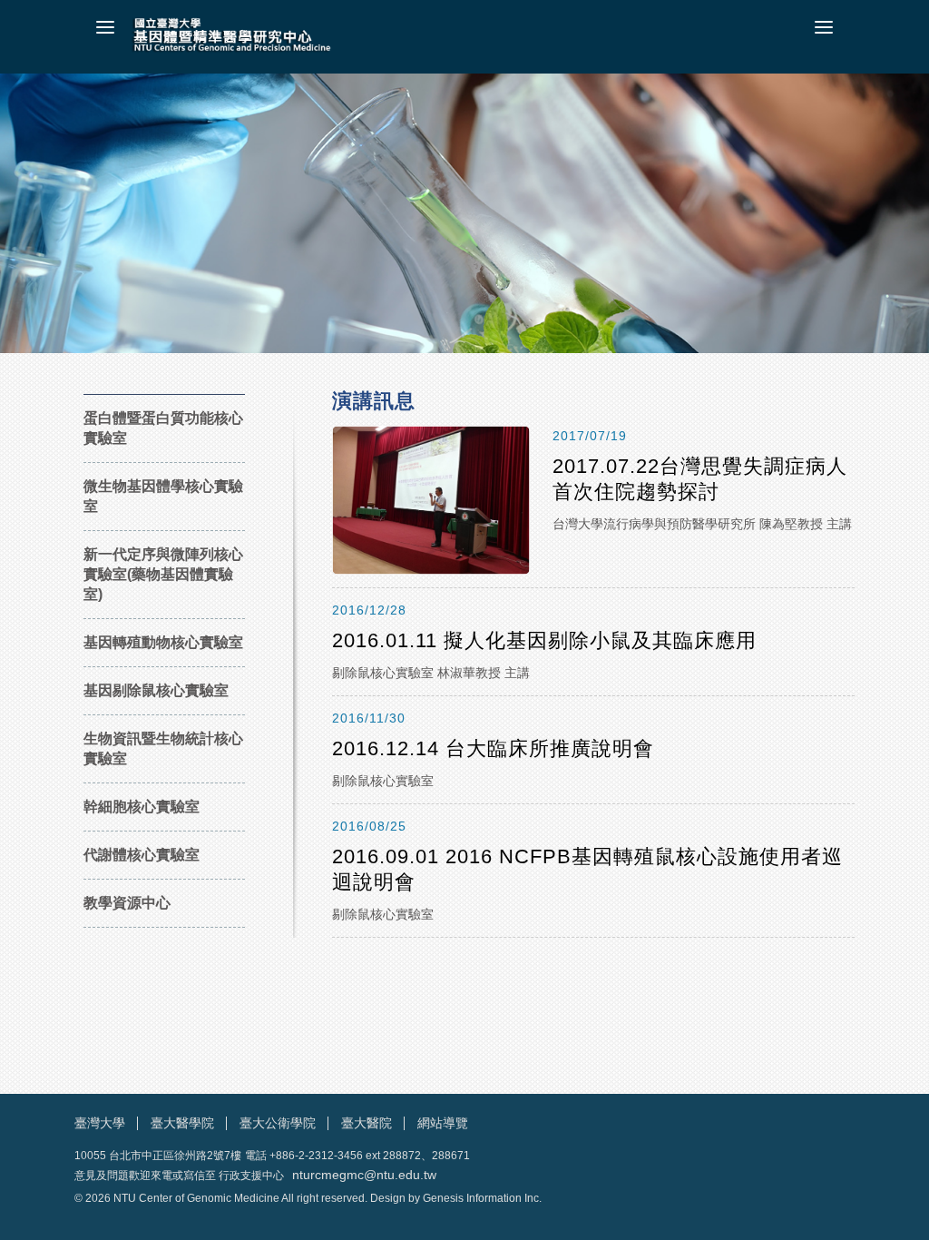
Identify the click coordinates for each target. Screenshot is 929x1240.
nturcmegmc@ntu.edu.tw (364, 1174)
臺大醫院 (366, 1123)
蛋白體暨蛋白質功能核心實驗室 (163, 428)
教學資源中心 (127, 902)
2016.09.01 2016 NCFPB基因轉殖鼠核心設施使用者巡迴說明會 (587, 869)
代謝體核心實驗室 (141, 854)
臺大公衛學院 (278, 1123)
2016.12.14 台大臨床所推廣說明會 (493, 748)
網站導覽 (442, 1123)
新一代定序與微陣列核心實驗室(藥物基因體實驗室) (163, 574)
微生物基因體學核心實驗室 (163, 496)
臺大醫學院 (182, 1123)
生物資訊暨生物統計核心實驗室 (163, 748)
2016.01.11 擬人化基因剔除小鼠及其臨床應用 (544, 640)
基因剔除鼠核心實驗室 (156, 690)
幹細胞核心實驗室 (141, 806)
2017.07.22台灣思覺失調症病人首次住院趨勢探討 (700, 479)
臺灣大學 (99, 1123)
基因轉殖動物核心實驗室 (163, 642)
